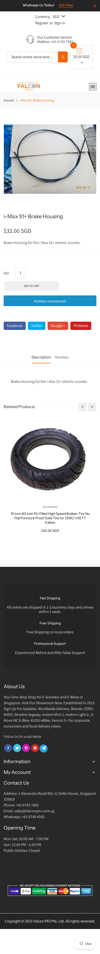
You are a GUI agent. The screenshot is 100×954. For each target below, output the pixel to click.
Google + (58, 325)
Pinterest (81, 325)
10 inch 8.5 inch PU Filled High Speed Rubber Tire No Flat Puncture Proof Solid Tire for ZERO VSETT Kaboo (50, 518)
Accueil (9, 100)
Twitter (36, 325)
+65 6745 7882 (62, 41)
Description (41, 357)
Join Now (65, 5)
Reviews (62, 357)
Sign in (59, 22)
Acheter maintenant (50, 301)
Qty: (6, 273)
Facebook (15, 325)
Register (41, 22)
